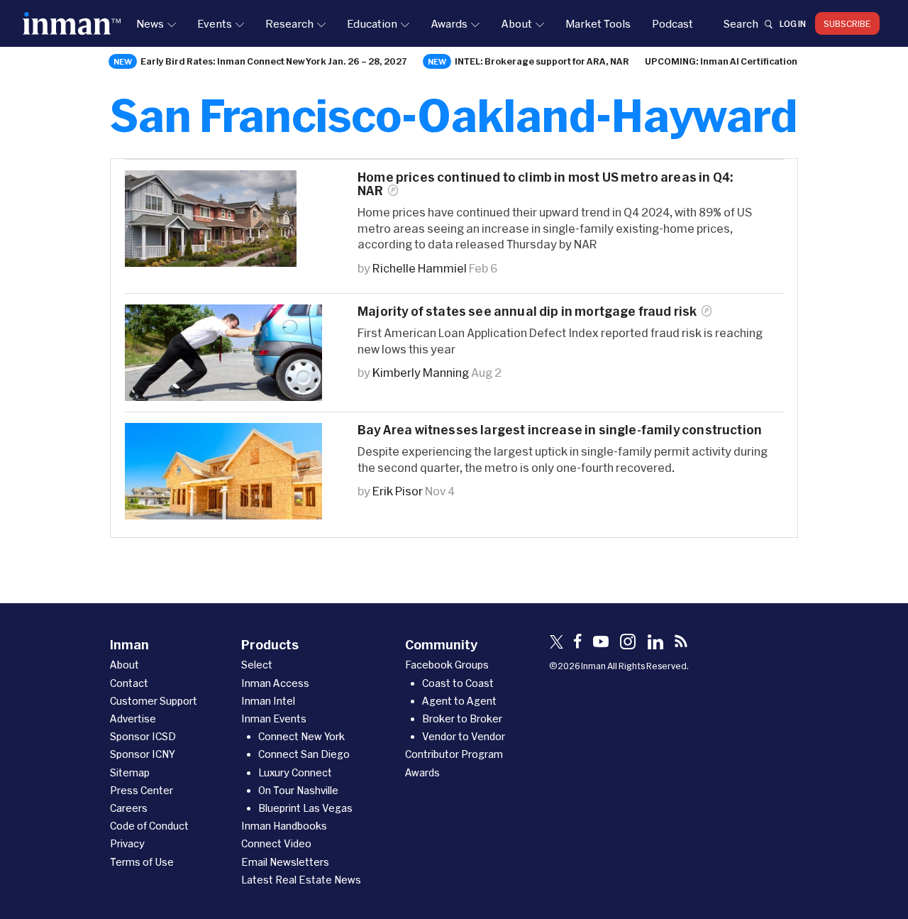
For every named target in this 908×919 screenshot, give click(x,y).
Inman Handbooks (284, 826)
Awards (449, 23)
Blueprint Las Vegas (305, 808)
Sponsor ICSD (143, 736)
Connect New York (301, 736)
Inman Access (275, 683)
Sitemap (130, 772)
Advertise (133, 718)
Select (256, 665)
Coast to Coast (458, 683)
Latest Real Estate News (301, 880)
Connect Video (276, 843)
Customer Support (153, 701)
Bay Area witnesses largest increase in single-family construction (560, 429)
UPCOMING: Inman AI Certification (721, 61)
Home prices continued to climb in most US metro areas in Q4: (545, 183)
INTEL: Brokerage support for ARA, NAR (542, 61)
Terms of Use (142, 862)
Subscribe (847, 23)
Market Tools (598, 23)
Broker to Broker (462, 718)
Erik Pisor (397, 490)
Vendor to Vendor (463, 736)
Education (372, 23)
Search (740, 23)
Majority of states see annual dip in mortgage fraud (527, 311)
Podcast (672, 23)
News (150, 23)
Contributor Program (454, 754)
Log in (793, 23)
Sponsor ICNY (142, 754)
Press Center (141, 790)
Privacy (127, 843)
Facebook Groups (447, 665)
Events (214, 23)
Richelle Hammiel (419, 268)
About (516, 23)
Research (289, 23)
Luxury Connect (295, 772)
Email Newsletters (285, 862)
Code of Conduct (149, 826)
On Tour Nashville (298, 790)
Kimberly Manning (420, 372)
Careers (129, 808)
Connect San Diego (304, 754)
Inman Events (273, 718)
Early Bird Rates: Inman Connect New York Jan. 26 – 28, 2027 (273, 61)
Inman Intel (268, 701)
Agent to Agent (459, 701)
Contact (129, 683)
